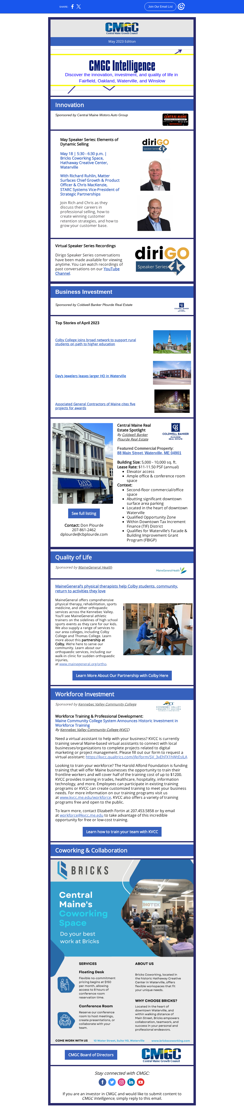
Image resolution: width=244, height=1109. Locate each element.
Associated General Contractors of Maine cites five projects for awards (95, 406)
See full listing (84, 513)
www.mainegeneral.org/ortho (82, 664)
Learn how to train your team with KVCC (122, 831)
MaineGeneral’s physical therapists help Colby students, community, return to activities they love (116, 588)
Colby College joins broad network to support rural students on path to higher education (95, 342)
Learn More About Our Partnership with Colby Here (122, 675)
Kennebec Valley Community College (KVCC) (94, 729)
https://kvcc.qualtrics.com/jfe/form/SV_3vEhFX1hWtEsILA (136, 756)
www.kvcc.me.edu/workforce (85, 797)
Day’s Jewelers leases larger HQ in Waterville (90, 376)
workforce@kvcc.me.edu (81, 815)
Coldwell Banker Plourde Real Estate (104, 305)
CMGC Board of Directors (91, 1054)
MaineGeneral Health (95, 567)
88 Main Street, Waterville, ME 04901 (149, 453)
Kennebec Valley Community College (107, 704)
